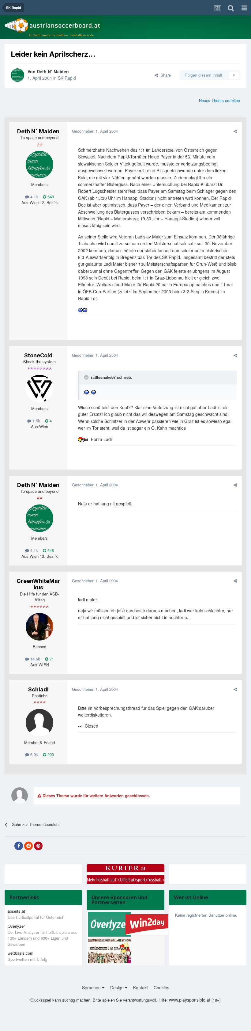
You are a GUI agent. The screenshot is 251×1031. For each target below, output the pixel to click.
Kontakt (140, 987)
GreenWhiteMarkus (38, 584)
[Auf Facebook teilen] (18, 846)
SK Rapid (67, 78)
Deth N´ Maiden (53, 71)
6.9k (33, 754)
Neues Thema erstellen (219, 100)
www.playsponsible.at (189, 1000)
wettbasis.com (20, 953)
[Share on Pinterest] (38, 846)
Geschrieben (95, 131)
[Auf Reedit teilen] (28, 846)
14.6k (34, 659)
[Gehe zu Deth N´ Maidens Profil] (17, 75)
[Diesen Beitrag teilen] (235, 131)
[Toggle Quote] (87, 377)
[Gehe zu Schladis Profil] (39, 722)
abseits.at (16, 911)
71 (51, 659)
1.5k (35, 421)
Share (164, 75)
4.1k (33, 197)
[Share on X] (9, 846)
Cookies (161, 987)
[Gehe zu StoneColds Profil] (39, 388)
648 (50, 197)
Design (117, 987)
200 (50, 754)
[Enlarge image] (80, 309)
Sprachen (92, 987)
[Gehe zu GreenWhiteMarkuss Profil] (39, 627)
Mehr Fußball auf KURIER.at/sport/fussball (125, 880)
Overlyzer (16, 926)
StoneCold (38, 355)
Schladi (38, 689)
